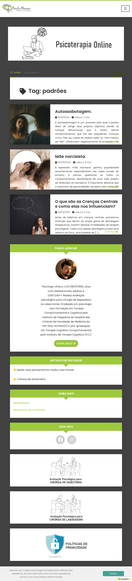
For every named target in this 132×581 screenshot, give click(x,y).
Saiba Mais (64, 343)
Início (17, 72)
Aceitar (113, 573)
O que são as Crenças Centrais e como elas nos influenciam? (86, 204)
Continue (110, 141)
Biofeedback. (21, 403)
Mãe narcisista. (70, 156)
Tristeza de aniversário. (31, 379)
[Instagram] (72, 440)
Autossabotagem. (73, 111)
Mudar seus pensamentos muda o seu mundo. (46, 370)
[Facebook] (60, 440)
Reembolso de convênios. (29, 410)
